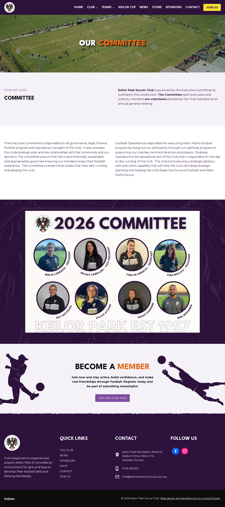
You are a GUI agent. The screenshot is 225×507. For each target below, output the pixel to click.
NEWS (64, 455)
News (144, 7)
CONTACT (66, 471)
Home (78, 7)
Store (157, 7)
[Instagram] (184, 451)
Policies (9, 498)
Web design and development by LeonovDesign (190, 498)
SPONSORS (67, 460)
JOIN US (212, 7)
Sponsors (174, 7)
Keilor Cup (127, 7)
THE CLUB (66, 450)
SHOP (64, 466)
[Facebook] (175, 451)
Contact (192, 7)
